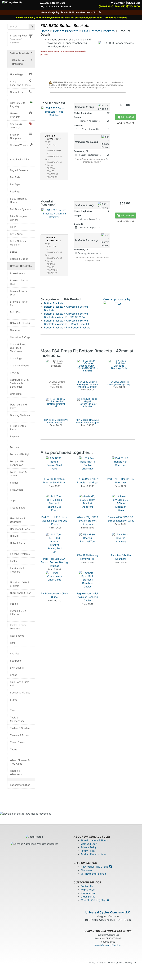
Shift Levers (17, 667)
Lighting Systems (20, 553)
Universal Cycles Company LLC (107, 912)
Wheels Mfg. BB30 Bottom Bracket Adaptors (87, 521)
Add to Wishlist (125, 122)
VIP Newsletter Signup (93, 873)
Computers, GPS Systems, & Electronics (19, 383)
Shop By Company (15, 136)
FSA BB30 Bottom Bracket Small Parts (54, 480)
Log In (43, 6)
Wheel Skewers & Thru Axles (20, 762)
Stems (13, 699)
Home (45, 31)
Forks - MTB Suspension (17, 463)
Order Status (88, 896)
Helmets (14, 536)
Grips (13, 500)
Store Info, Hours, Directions (107, 945)
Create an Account (60, 6)
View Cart (119, 2)
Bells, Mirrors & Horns (18, 200)
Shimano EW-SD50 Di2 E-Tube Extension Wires (121, 519)
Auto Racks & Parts (21, 159)
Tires (13, 710)
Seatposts (15, 660)
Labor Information (20, 784)
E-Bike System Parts (18, 427)
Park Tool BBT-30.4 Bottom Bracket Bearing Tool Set (54, 562)
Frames (14, 482)
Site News (86, 870)
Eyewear (15, 436)
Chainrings (16, 358)
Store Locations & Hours (20, 83)
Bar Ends (15, 177)
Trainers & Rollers (19, 735)
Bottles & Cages (19, 258)
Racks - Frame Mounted (18, 627)
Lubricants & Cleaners (17, 570)
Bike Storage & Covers (18, 218)
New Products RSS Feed (95, 866)
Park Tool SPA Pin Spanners (121, 557)
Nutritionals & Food (20, 592)
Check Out (133, 2)
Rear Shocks (17, 635)
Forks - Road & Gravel (18, 474)
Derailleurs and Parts (18, 406)
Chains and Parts (19, 365)
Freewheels (16, 489)
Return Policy (88, 850)
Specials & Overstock (16, 125)
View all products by (116, 299)
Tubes (13, 749)
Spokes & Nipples (20, 692)
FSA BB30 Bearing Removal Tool (87, 557)
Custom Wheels (19, 145)
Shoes (13, 674)
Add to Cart (127, 117)
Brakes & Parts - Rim (19, 303)
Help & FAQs (88, 889)
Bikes (13, 226)
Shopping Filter (18, 35)
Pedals (14, 603)
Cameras (15, 330)
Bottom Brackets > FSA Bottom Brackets (67, 327)
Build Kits (15, 312)
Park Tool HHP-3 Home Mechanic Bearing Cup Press (54, 521)
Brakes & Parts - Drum (19, 293)
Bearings (15, 191)
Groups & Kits (17, 507)
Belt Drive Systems (20, 209)
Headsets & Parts (20, 528)
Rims (12, 642)
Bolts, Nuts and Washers (18, 243)
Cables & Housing (20, 322)
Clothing (14, 372)
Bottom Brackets (21, 266)
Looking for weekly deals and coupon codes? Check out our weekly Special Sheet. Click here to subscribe (71, 17)
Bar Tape (15, 184)
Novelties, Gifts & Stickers (19, 584)
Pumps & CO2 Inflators (18, 612)
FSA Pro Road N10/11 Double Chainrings (88, 480)
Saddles (14, 653)
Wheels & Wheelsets (16, 772)
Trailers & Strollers (20, 728)
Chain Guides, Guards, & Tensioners (18, 348)
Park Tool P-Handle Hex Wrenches (120, 480)
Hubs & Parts (17, 543)
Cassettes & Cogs (20, 337)
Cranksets (15, 393)
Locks (13, 561)
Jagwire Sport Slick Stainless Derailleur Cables (88, 597)
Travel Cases (17, 742)
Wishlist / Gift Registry (17, 104)
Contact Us (16, 92)
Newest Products (15, 115)
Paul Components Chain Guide (54, 595)
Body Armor (16, 233)
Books (13, 251)
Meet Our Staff (89, 843)
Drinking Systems (20, 415)
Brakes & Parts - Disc (19, 282)
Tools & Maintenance (17, 719)
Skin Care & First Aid (19, 683)
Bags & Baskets (19, 170)
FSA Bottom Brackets (98, 31)
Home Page (16, 74)
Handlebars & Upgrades (17, 520)
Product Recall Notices (93, 854)
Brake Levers (17, 273)
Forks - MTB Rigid (20, 454)
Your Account (88, 893)
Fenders (14, 447)
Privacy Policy (88, 847)
